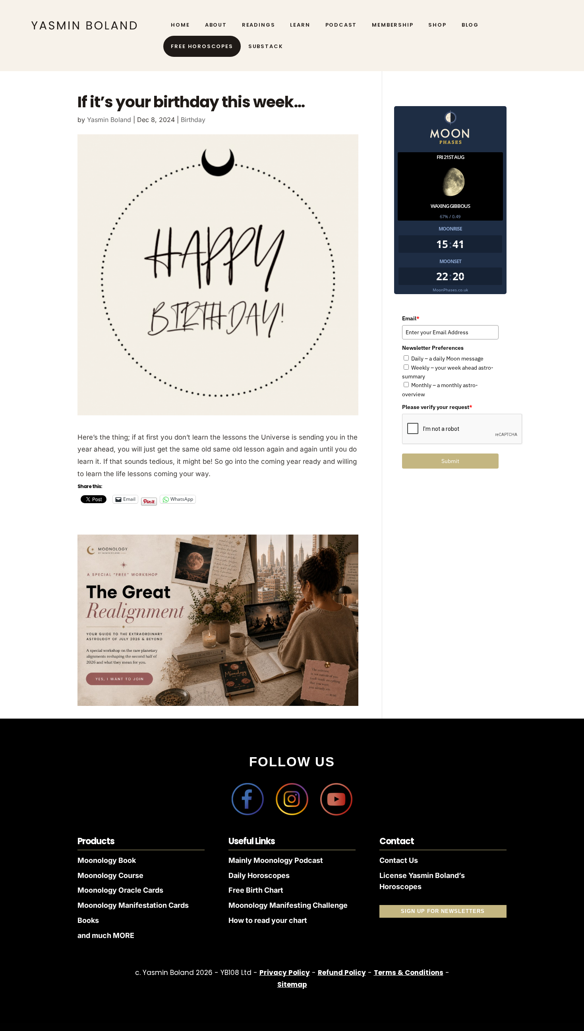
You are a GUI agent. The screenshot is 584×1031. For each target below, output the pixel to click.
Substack (265, 46)
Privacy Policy (284, 972)
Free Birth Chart (255, 890)
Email (411, 318)
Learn (300, 25)
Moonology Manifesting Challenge (288, 905)
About (216, 25)
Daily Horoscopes (259, 875)
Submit (450, 461)
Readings (258, 25)
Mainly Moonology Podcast (275, 860)
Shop (437, 25)
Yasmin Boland (109, 120)
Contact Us (398, 860)
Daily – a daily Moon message (447, 358)
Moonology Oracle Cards (120, 890)
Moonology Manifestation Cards (133, 905)
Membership (392, 25)
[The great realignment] (217, 703)
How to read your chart (267, 920)
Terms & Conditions (408, 972)
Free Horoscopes (202, 46)
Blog (470, 25)
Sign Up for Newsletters (443, 911)
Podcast (341, 25)
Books (88, 920)
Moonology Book (106, 860)
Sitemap (292, 984)
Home (180, 25)
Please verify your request (437, 407)
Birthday (193, 120)
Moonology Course (110, 875)
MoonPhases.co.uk (450, 290)
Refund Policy (342, 972)
